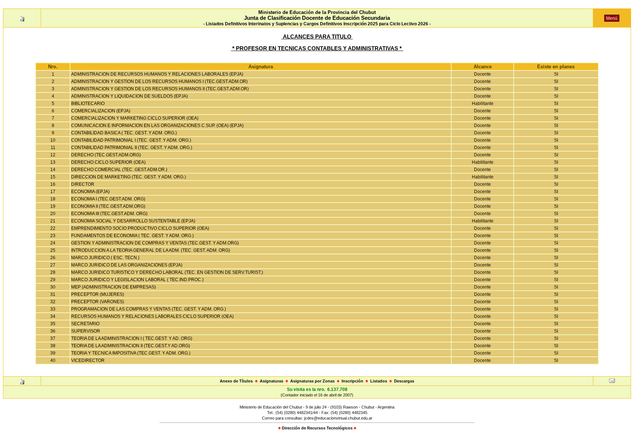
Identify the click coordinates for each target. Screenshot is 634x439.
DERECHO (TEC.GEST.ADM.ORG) (106, 154)
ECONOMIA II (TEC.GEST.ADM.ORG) (108, 206)
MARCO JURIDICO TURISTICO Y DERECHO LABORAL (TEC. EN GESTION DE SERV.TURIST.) (167, 272)
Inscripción (352, 381)
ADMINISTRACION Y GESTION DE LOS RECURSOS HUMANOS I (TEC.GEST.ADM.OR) (159, 81)
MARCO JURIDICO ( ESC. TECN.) (105, 257)
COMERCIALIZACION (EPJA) (100, 110)
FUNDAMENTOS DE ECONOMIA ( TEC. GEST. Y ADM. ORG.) (132, 235)
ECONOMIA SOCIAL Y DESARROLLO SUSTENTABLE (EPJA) (133, 221)
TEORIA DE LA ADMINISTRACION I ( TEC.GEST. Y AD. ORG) (131, 338)
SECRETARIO (85, 323)
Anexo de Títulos (236, 381)
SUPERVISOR (85, 331)
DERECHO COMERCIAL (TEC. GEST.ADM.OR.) (119, 169)
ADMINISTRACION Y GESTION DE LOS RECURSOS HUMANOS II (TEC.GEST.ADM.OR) (160, 88)
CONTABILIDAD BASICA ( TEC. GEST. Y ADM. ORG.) (124, 132)
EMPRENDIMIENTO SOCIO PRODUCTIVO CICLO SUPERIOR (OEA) (140, 228)
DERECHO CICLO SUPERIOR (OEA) (108, 162)
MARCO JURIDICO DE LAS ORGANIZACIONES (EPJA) (126, 265)
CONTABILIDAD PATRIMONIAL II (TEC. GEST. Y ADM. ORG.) (131, 147)
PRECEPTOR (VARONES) (97, 301)
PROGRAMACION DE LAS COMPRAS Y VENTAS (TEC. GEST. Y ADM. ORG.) (148, 309)
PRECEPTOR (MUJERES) (97, 294)
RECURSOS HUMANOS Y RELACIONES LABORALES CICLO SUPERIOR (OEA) (152, 316)
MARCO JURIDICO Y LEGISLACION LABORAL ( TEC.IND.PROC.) (137, 279)
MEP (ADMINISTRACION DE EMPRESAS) (113, 287)
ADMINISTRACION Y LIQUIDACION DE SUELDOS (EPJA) (129, 96)
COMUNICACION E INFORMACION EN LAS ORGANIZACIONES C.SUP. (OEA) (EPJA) (157, 125)
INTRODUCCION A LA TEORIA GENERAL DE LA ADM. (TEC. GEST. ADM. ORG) (150, 250)
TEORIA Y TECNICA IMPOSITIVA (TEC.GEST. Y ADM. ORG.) (130, 353)
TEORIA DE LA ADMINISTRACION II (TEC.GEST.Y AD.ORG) (130, 345)
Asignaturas (271, 381)
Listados (378, 381)
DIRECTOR (82, 184)
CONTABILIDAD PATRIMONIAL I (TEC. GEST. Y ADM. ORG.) (131, 140)
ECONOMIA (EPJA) (90, 191)
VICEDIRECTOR (88, 360)
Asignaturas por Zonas (312, 381)
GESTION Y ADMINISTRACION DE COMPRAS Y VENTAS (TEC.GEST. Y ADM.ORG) (155, 243)
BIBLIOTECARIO (88, 103)
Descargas (404, 381)
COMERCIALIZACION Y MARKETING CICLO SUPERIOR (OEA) (134, 118)
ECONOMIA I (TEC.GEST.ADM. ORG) (108, 199)
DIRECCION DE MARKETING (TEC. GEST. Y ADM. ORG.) (128, 176)
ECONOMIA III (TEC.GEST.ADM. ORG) (109, 213)
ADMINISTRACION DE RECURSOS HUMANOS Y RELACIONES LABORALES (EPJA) (157, 74)
